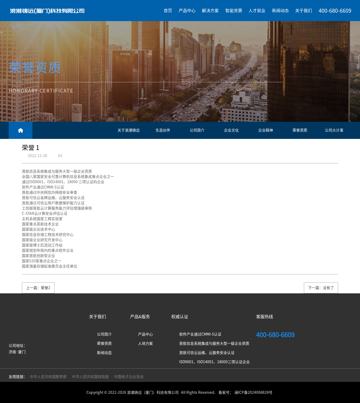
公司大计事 (334, 130)
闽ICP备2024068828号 (254, 392)
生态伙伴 (162, 130)
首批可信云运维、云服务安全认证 (207, 353)
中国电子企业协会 (129, 376)
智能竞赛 (233, 10)
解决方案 (210, 10)
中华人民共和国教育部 (48, 376)
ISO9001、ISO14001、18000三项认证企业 (214, 362)
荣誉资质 (300, 130)
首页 (168, 10)
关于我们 (303, 10)
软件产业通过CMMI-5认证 (200, 334)
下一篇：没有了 (321, 288)
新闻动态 (280, 10)
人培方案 (145, 343)
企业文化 (231, 130)
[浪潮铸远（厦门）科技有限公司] (47, 10)
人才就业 (257, 10)
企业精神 (265, 130)
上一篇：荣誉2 (38, 288)
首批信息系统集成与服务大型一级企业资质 (214, 343)
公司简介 (197, 130)
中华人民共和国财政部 (90, 376)
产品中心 (187, 10)
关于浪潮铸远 (129, 130)
